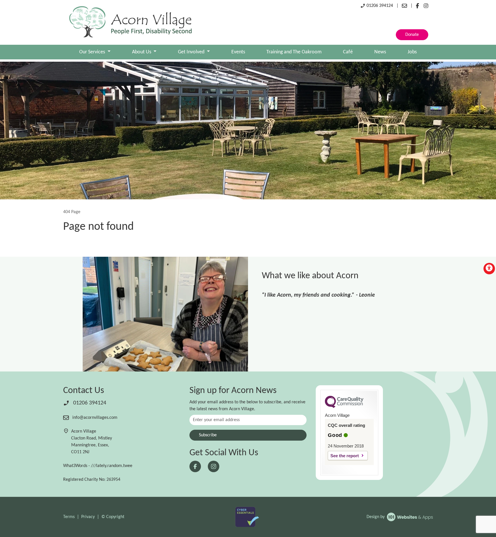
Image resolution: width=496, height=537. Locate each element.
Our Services (92, 52)
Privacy (88, 517)
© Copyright (112, 517)
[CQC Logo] (344, 406)
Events (238, 52)
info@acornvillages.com (94, 417)
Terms (69, 517)
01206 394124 (379, 5)
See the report (344, 455)
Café (348, 52)
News (380, 52)
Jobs (412, 52)
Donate (412, 34)
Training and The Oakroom (293, 52)
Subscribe (208, 435)
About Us (142, 52)
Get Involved (192, 52)
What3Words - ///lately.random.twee (97, 466)
